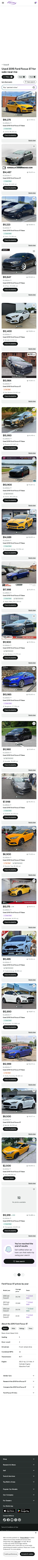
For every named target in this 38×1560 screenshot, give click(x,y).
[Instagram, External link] (15, 1519)
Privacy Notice (24, 1538)
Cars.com (17, 1541)
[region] (19, 1545)
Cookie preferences (10, 1554)
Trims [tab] (30, 1328)
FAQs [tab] (13, 1328)
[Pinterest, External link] (19, 1519)
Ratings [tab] (22, 1328)
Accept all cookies (27, 1554)
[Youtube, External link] (12, 1519)
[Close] (36, 1533)
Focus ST (6, 64)
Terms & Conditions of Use (9, 1527)
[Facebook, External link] (8, 1519)
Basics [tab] (5, 1328)
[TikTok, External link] (4, 1519)
